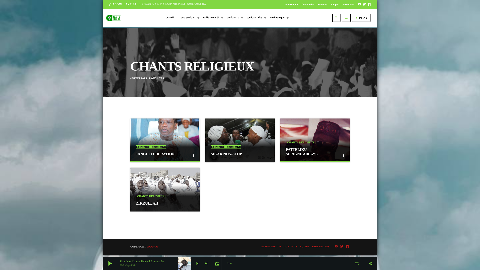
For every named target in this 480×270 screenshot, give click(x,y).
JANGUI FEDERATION (155, 154)
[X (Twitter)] (364, 4)
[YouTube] (359, 4)
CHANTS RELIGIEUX (151, 147)
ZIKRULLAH (147, 203)
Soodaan (152, 246)
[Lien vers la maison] (113, 17)
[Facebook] (369, 4)
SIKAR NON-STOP (226, 154)
